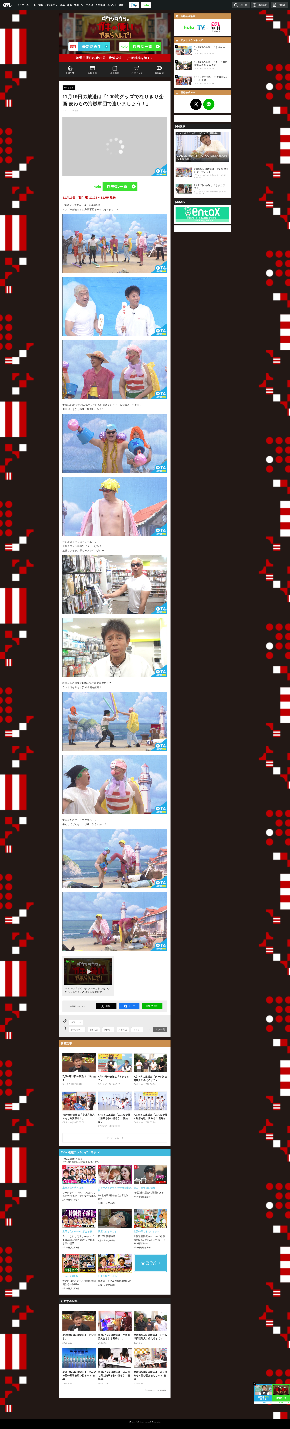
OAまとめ (69, 88)
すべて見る (113, 1137)
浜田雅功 (108, 1030)
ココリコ (137, 1030)
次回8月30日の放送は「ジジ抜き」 (79, 1336)
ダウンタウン (77, 1030)
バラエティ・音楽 (55, 5)
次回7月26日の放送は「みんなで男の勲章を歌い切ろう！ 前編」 (79, 1375)
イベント (112, 5)
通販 (121, 5)
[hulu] (146, 5)
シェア (131, 1006)
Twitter (196, 104)
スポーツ (79, 5)
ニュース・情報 (34, 5)
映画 (69, 5)
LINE (209, 104)
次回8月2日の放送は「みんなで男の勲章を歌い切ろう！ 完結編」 (114, 1375)
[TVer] (134, 5)
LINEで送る (152, 1006)
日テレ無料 (216, 27)
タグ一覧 (160, 1029)
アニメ (89, 5)
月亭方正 (122, 1030)
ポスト (108, 1006)
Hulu (114, 186)
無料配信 (159, 73)
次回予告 (92, 73)
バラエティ (76, 1022)
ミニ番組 (100, 5)
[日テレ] (7, 5)
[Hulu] (140, 46)
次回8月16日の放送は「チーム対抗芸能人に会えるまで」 (150, 1336)
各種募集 (114, 73)
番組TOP (70, 73)
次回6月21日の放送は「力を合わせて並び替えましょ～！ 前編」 (150, 1375)
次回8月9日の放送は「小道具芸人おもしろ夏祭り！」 (114, 1336)
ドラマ (20, 5)
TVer (202, 27)
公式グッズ (137, 73)
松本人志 (94, 1030)
